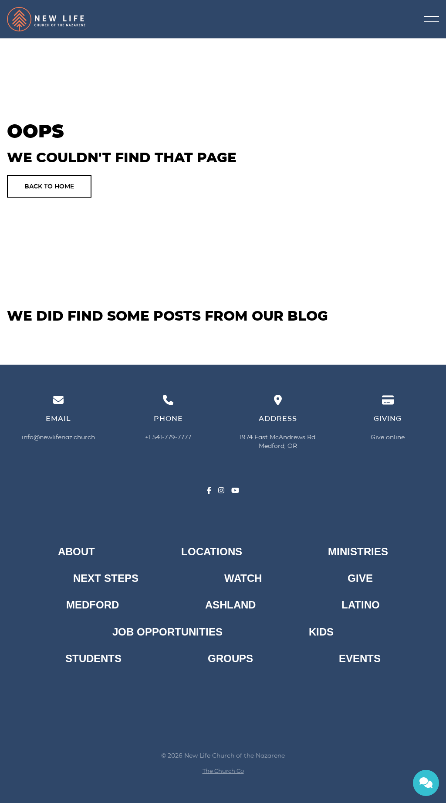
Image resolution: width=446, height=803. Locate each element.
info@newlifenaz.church (58, 437)
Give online (388, 437)
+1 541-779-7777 (168, 437)
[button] (431, 19)
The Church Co (223, 771)
